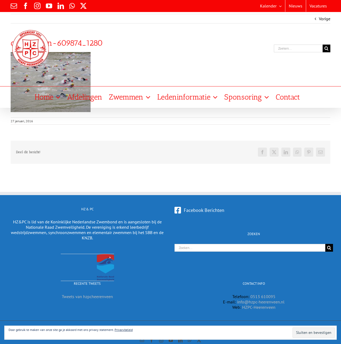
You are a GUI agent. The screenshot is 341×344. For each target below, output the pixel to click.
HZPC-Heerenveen (258, 307)
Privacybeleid (124, 330)
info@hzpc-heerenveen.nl (261, 302)
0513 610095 (262, 296)
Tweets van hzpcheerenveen (87, 296)
